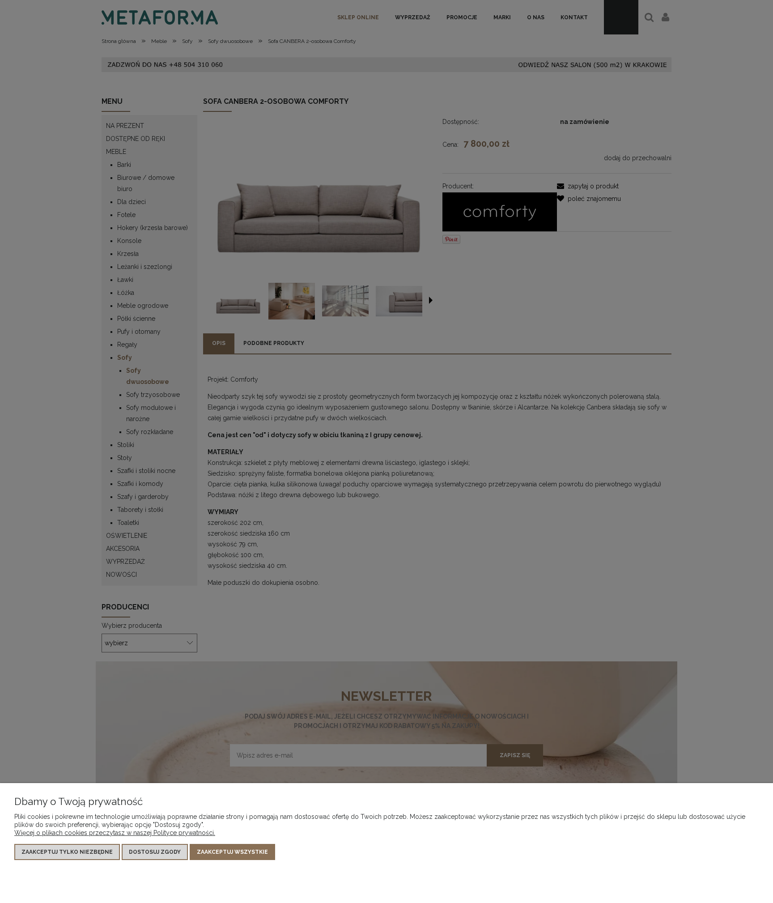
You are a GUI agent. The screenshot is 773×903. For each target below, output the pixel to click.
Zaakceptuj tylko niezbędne (67, 852)
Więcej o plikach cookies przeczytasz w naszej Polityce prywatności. (114, 832)
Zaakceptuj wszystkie (232, 852)
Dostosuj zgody (155, 852)
